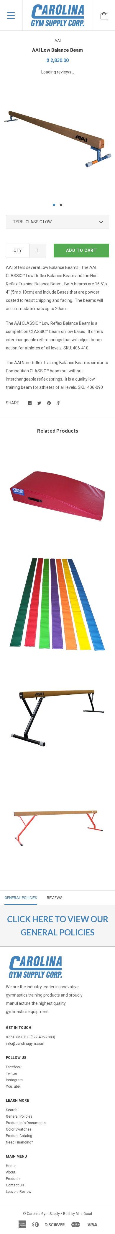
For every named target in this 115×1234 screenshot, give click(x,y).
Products (13, 1179)
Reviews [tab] (55, 897)
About (10, 1172)
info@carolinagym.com (25, 1044)
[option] (57, 140)
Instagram (14, 1080)
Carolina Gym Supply (43, 1214)
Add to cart (81, 250)
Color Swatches (19, 1129)
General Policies (19, 1116)
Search (11, 1110)
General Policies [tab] (20, 897)
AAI (58, 40)
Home (11, 1166)
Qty (18, 250)
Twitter (11, 1073)
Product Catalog (19, 1136)
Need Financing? (19, 1142)
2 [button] (61, 205)
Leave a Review (18, 1192)
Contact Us (15, 1185)
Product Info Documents (26, 1123)
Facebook (14, 1067)
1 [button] (54, 205)
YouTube (13, 1086)
